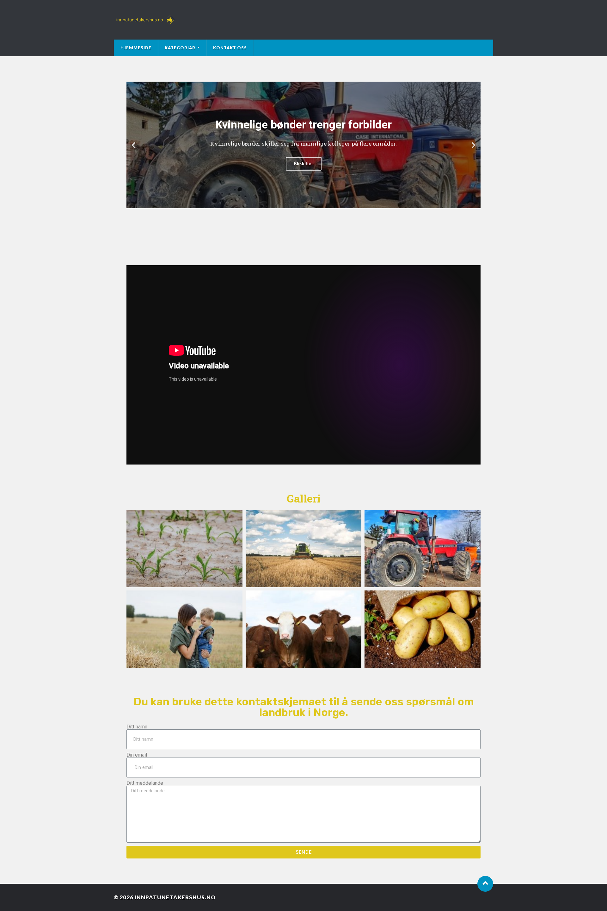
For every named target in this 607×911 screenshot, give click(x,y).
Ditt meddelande (144, 783)
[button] (298, 204)
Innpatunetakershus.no (175, 897)
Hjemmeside (135, 47)
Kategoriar (180, 47)
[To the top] (485, 884)
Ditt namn (136, 726)
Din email (136, 755)
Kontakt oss (230, 47)
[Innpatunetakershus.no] (303, 20)
